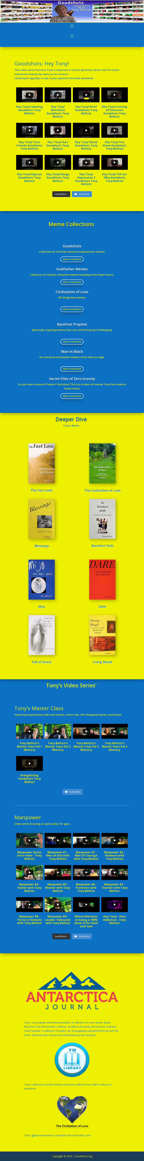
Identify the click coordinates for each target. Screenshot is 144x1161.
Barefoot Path (102, 545)
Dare (102, 606)
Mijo (41, 606)
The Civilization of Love (102, 490)
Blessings (41, 546)
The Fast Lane (42, 490)
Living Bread (102, 662)
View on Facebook (72, 259)
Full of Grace (41, 662)
